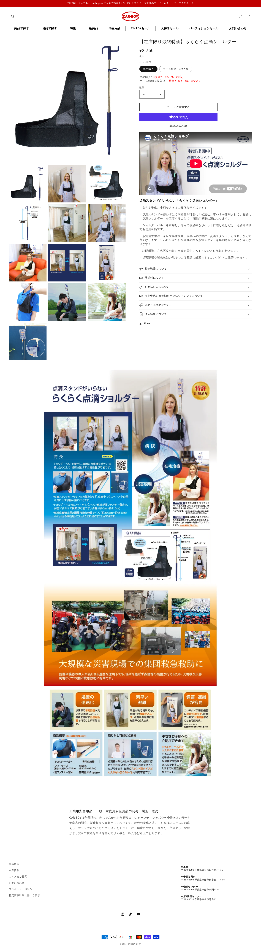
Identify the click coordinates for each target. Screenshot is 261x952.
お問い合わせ (17, 883)
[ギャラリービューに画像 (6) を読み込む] (107, 223)
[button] (13, 16)
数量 (141, 87)
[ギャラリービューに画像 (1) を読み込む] (28, 183)
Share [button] (146, 323)
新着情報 (14, 864)
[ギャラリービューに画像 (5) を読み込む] (67, 223)
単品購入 (148, 68)
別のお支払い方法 (178, 125)
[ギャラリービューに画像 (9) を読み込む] (107, 262)
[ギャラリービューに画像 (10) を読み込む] (28, 302)
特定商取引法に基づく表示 (24, 895)
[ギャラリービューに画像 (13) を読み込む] (28, 341)
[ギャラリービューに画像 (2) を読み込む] (67, 183)
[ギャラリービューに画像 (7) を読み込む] (28, 262)
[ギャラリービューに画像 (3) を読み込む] (107, 183)
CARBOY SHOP (134, 944)
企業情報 (14, 870)
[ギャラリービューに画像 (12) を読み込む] (107, 302)
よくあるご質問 (18, 876)
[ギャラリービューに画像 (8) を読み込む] (67, 262)
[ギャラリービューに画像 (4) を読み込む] (28, 223)
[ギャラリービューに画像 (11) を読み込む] (67, 302)
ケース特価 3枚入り (176, 68)
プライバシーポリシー (22, 889)
